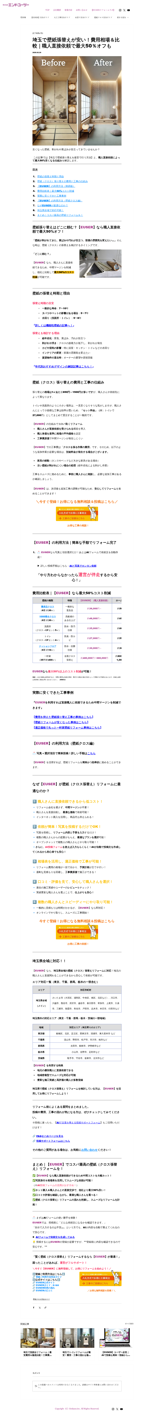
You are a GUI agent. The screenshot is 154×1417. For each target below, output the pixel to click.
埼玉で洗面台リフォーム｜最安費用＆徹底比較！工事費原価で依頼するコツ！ (37, 1354)
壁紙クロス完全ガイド (103, 17)
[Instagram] (120, 10)
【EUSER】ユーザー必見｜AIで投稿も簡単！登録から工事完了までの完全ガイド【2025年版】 (116, 1354)
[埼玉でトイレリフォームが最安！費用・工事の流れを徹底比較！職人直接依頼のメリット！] (77, 1338)
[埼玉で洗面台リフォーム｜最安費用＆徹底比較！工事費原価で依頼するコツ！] (38, 1338)
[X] (124, 10)
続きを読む (121, 17)
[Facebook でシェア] (33, 1307)
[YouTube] (128, 10)
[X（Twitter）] (117, 1409)
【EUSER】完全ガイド (40, 17)
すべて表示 (129, 1324)
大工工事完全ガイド (62, 17)
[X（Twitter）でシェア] (39, 1307)
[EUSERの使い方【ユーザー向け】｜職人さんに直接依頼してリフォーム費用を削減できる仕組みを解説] (116, 1338)
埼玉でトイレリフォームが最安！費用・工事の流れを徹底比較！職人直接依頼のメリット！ (77, 1354)
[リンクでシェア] (45, 1307)
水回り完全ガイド (82, 17)
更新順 (23, 17)
